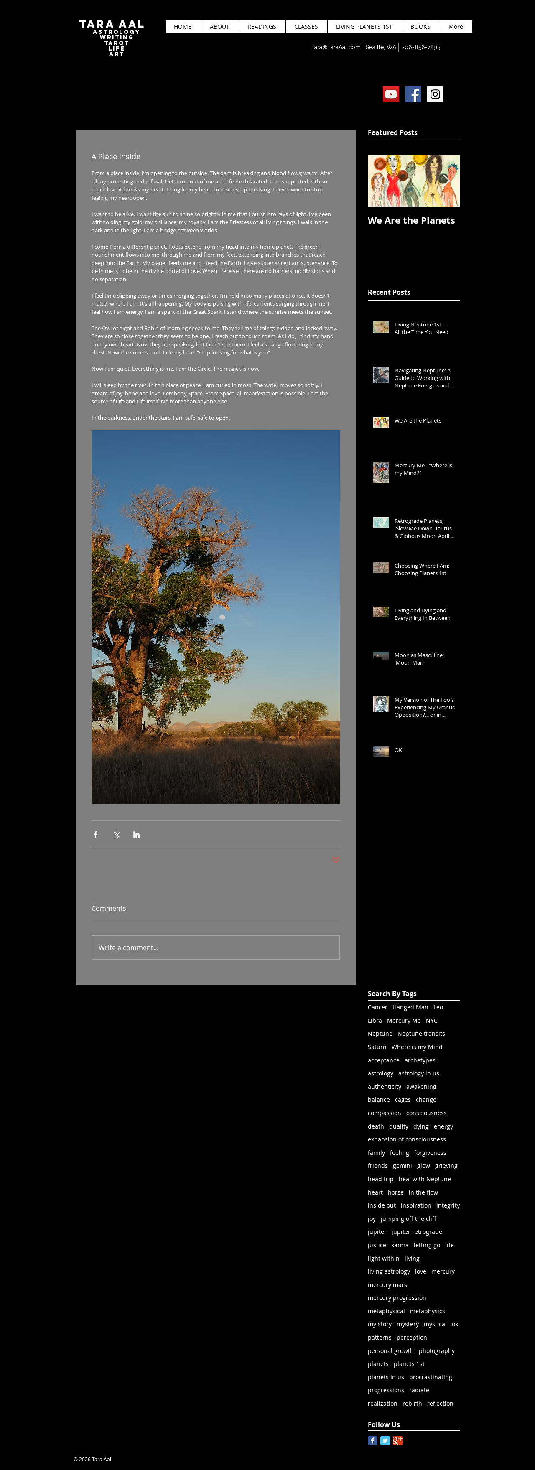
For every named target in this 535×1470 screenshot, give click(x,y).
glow (423, 1165)
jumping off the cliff (408, 1219)
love (420, 1271)
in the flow (423, 1192)
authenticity (384, 1086)
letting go (427, 1245)
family (376, 1153)
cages (403, 1099)
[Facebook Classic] (372, 1440)
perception (412, 1337)
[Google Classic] (398, 1440)
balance (379, 1099)
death (376, 1126)
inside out (382, 1205)
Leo (438, 1007)
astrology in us (418, 1073)
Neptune (380, 1033)
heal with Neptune (425, 1179)
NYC (432, 1020)
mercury (443, 1271)
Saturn (377, 1047)
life (449, 1245)
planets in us (386, 1377)
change (426, 1099)
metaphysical (386, 1311)
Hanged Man (410, 1007)
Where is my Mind (417, 1047)
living (412, 1258)
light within (384, 1258)
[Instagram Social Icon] (435, 94)
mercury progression (397, 1298)
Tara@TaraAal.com (336, 47)
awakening (421, 1086)
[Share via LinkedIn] (136, 834)
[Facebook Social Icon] (413, 94)
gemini (402, 1165)
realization (382, 1403)
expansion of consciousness (407, 1139)
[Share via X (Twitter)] (116, 834)
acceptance (384, 1060)
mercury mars (387, 1285)
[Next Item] (446, 181)
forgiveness (430, 1153)
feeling (399, 1153)
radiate (419, 1390)
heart (375, 1192)
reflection (440, 1403)
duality (398, 1126)
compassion (384, 1113)
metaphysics (427, 1311)
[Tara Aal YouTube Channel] (391, 94)
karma (400, 1245)
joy (372, 1219)
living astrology (389, 1271)
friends (378, 1165)
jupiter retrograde (417, 1232)
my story (380, 1324)
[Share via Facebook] (95, 834)
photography (437, 1351)
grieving (446, 1165)
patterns (380, 1337)
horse (396, 1192)
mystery (408, 1324)
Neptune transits (421, 1033)
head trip (381, 1179)
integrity (448, 1205)
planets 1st (409, 1364)
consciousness (426, 1113)
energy (443, 1126)
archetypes (420, 1060)
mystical (435, 1324)
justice (377, 1245)
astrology (380, 1073)
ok (455, 1324)
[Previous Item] (381, 181)
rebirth (412, 1403)
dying (421, 1126)
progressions (386, 1390)
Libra (375, 1020)
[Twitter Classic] (385, 1440)
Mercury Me (404, 1020)
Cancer (377, 1007)
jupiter (377, 1232)
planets (378, 1364)
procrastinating (430, 1377)
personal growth (391, 1351)
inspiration (416, 1205)
